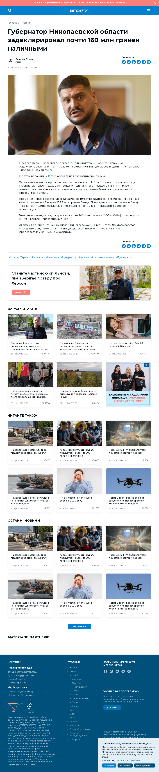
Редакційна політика (80, 729)
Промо (75, 702)
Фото (75, 694)
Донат (19, 292)
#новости (37, 257)
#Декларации (124, 257)
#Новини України (19, 257)
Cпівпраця (75, 739)
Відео (73, 714)
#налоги (84, 257)
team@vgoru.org (17, 682)
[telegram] (123, 672)
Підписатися (112, 707)
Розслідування (79, 687)
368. (47, 176)
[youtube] (117, 672)
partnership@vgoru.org (20, 691)
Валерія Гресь (24, 59)
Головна (12, 22)
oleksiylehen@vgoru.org (21, 695)
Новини (25, 22)
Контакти (74, 725)
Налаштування (143, 765)
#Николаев (52, 257)
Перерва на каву (81, 698)
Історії (75, 675)
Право (75, 691)
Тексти (73, 671)
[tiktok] (129, 672)
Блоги (73, 710)
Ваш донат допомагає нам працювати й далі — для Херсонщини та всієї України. (79, 3)
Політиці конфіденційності (129, 760)
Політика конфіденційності (78, 734)
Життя (75, 706)
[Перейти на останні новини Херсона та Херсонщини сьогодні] (79, 10)
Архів (72, 718)
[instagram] (111, 672)
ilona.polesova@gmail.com (22, 672)
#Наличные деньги (102, 257)
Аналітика (77, 679)
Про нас (74, 721)
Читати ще (79, 626)
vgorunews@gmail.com (21, 675)
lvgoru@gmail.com (18, 679)
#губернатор (69, 257)
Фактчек (76, 683)
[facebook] (105, 672)
